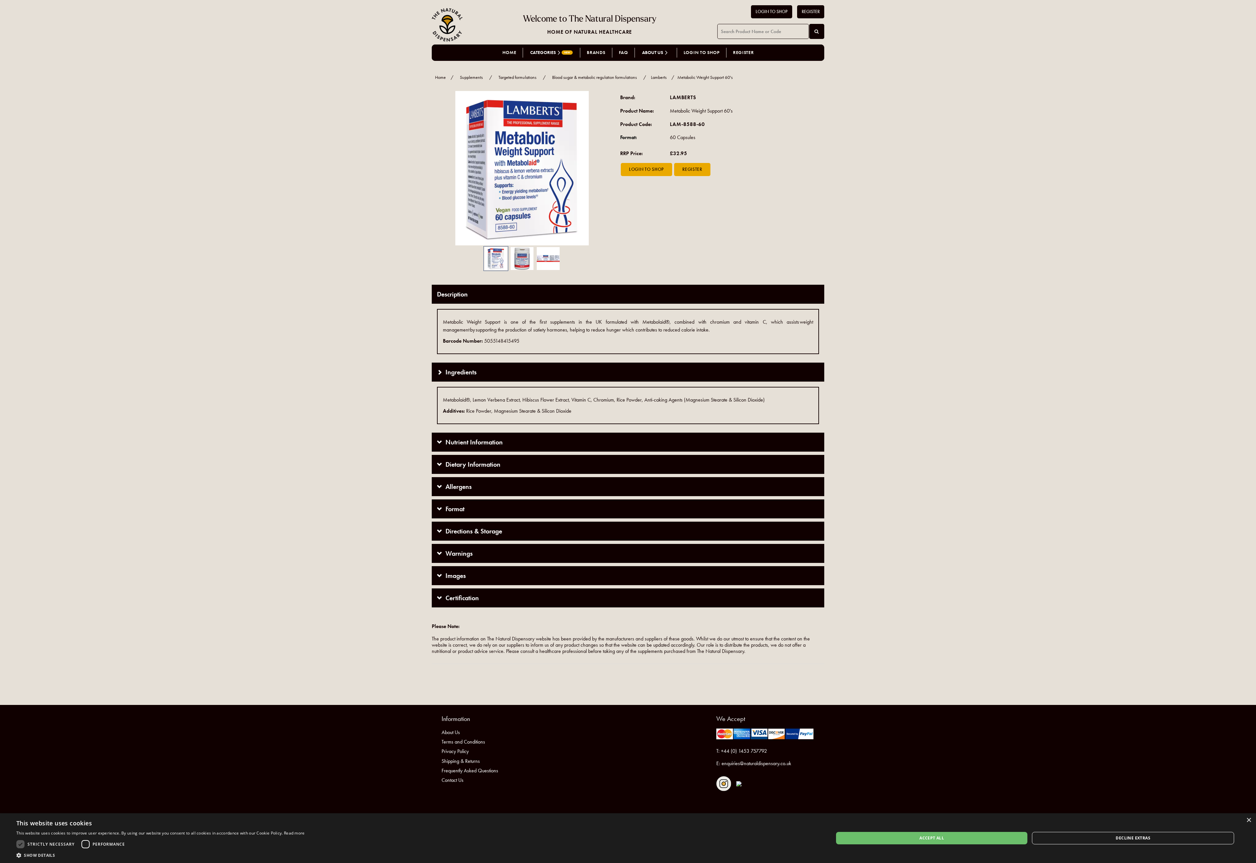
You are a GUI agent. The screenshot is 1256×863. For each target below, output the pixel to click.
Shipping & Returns (461, 761)
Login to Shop (772, 11)
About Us (451, 732)
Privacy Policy (455, 751)
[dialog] (628, 838)
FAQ (623, 52)
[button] (441, 168)
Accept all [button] (931, 838)
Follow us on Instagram (723, 783)
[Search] (816, 31)
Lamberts (659, 77)
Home (509, 52)
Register (811, 11)
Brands (596, 52)
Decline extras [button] (1133, 838)
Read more (294, 833)
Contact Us (452, 780)
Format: (628, 137)
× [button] (1248, 820)
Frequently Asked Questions (470, 770)
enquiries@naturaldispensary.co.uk (756, 763)
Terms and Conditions (463, 742)
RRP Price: (631, 153)
